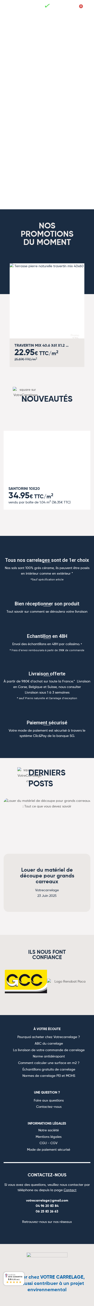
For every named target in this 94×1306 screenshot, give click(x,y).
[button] (15, 9)
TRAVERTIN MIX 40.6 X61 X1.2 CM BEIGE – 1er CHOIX (41, 345)
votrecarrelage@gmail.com (47, 1200)
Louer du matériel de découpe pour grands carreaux (47, 876)
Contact (70, 1190)
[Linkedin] (64, 1232)
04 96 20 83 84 (47, 1206)
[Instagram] (41, 1232)
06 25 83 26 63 (47, 1211)
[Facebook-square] (29, 1232)
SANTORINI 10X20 (24, 488)
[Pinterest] (52, 1232)
